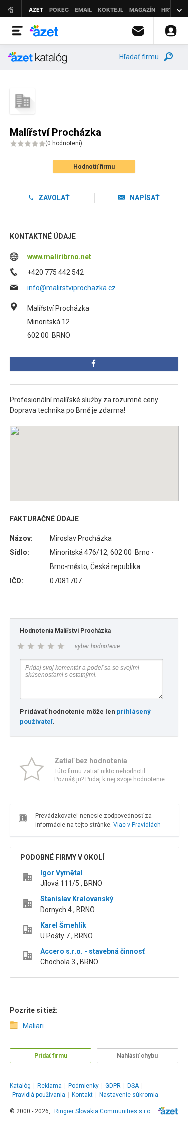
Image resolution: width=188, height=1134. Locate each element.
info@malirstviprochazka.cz (71, 288)
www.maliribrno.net (59, 257)
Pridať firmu (50, 1055)
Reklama (49, 1085)
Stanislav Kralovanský (76, 899)
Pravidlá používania (38, 1094)
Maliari (33, 1026)
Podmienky (83, 1085)
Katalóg (20, 1085)
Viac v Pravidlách (137, 824)
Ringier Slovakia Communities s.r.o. (103, 1111)
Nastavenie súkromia (128, 1094)
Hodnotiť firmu (94, 166)
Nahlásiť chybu (137, 1055)
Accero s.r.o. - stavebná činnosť (92, 951)
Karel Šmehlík (63, 925)
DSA (133, 1085)
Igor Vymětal (61, 873)
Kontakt (82, 1094)
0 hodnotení (63, 143)
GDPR (113, 1085)
